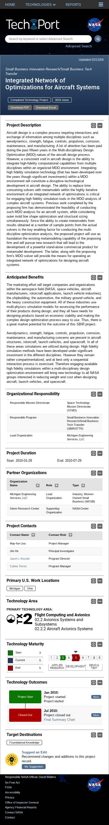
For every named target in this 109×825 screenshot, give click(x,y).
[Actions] (38, 485)
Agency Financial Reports (21, 807)
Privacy (9, 797)
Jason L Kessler (20, 558)
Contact (10, 817)
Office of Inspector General (22, 802)
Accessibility (12, 792)
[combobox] (48, 39)
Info (93, 125)
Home (10, 5)
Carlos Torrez (18, 566)
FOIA (8, 787)
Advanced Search (79, 46)
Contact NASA (14, 812)
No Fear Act (12, 782)
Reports (73, 5)
